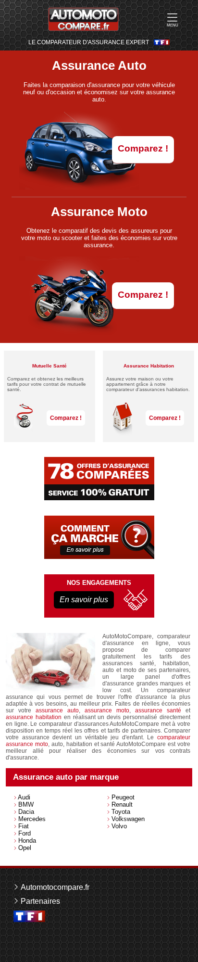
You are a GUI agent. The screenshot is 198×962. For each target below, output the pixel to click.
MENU (172, 25)
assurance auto (57, 710)
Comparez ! (143, 148)
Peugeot (123, 797)
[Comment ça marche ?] (99, 537)
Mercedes (32, 819)
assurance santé (158, 710)
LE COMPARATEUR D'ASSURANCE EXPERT (88, 42)
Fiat (23, 826)
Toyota (120, 811)
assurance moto (107, 710)
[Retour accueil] (83, 19)
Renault (122, 804)
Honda (27, 840)
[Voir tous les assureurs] (99, 478)
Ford (24, 833)
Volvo (119, 826)
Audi (24, 797)
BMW (26, 804)
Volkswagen (128, 819)
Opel (24, 847)
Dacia (26, 811)
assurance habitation (34, 717)
